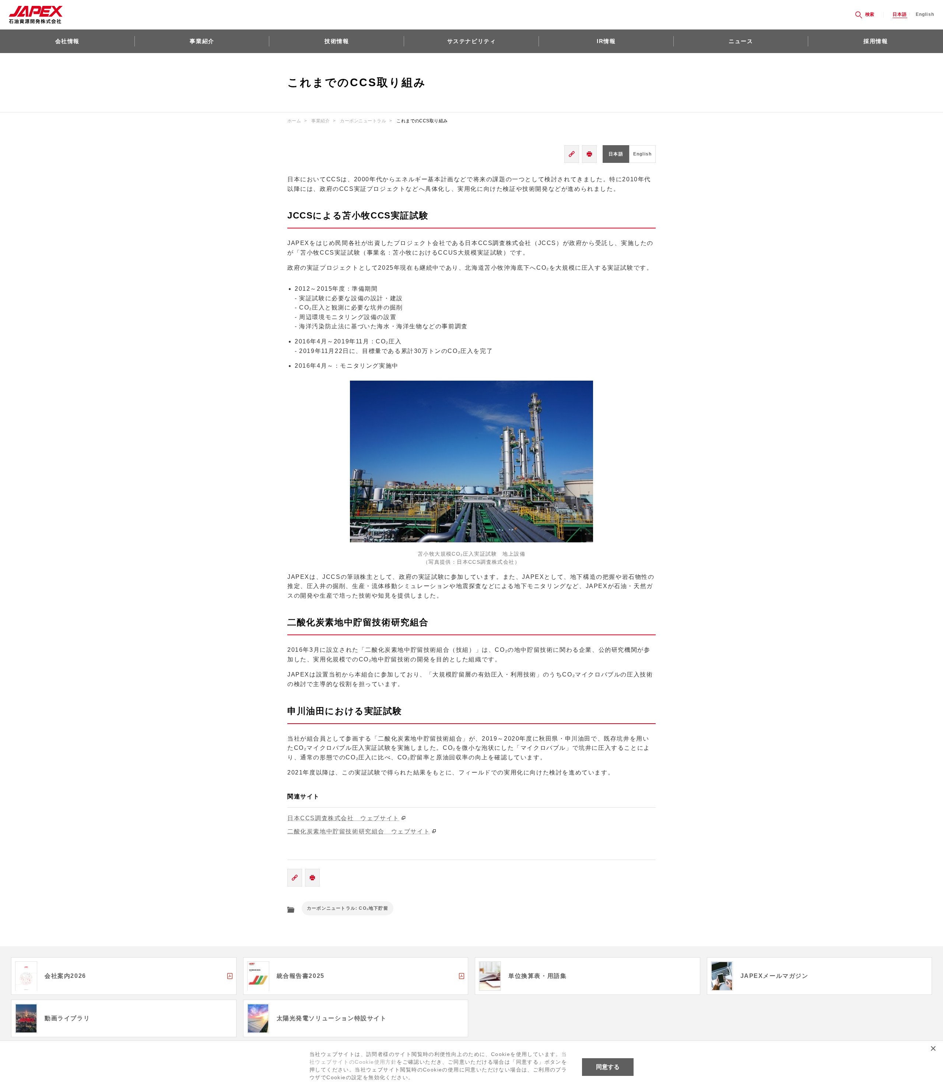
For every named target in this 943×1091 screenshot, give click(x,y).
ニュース (741, 41)
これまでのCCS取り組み (422, 120)
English (925, 14)
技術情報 (337, 41)
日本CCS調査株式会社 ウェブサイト (343, 818)
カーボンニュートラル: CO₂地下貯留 (347, 908)
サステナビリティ (471, 41)
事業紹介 (202, 41)
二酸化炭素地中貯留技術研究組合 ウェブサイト (358, 831)
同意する (608, 1067)
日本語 (900, 14)
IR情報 (606, 41)
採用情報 (875, 41)
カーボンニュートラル (363, 120)
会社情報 (67, 41)
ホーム (294, 120)
